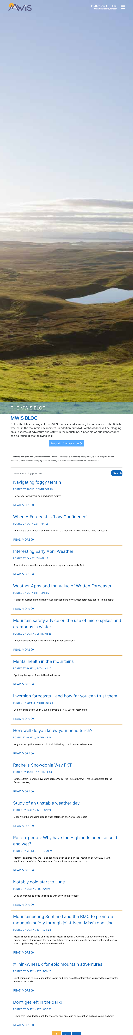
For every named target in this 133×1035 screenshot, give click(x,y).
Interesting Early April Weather (43, 551)
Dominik (31, 702)
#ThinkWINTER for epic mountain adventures (57, 964)
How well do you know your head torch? (52, 730)
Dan (28, 523)
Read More (22, 505)
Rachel (30, 489)
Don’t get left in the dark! (37, 1002)
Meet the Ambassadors (65, 443)
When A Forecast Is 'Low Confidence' (50, 516)
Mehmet (31, 850)
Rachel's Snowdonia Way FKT (42, 765)
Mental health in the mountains (43, 661)
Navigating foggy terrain (37, 482)
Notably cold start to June (39, 881)
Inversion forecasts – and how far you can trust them (65, 695)
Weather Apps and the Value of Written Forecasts (62, 585)
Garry (30, 633)
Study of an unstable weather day (46, 803)
